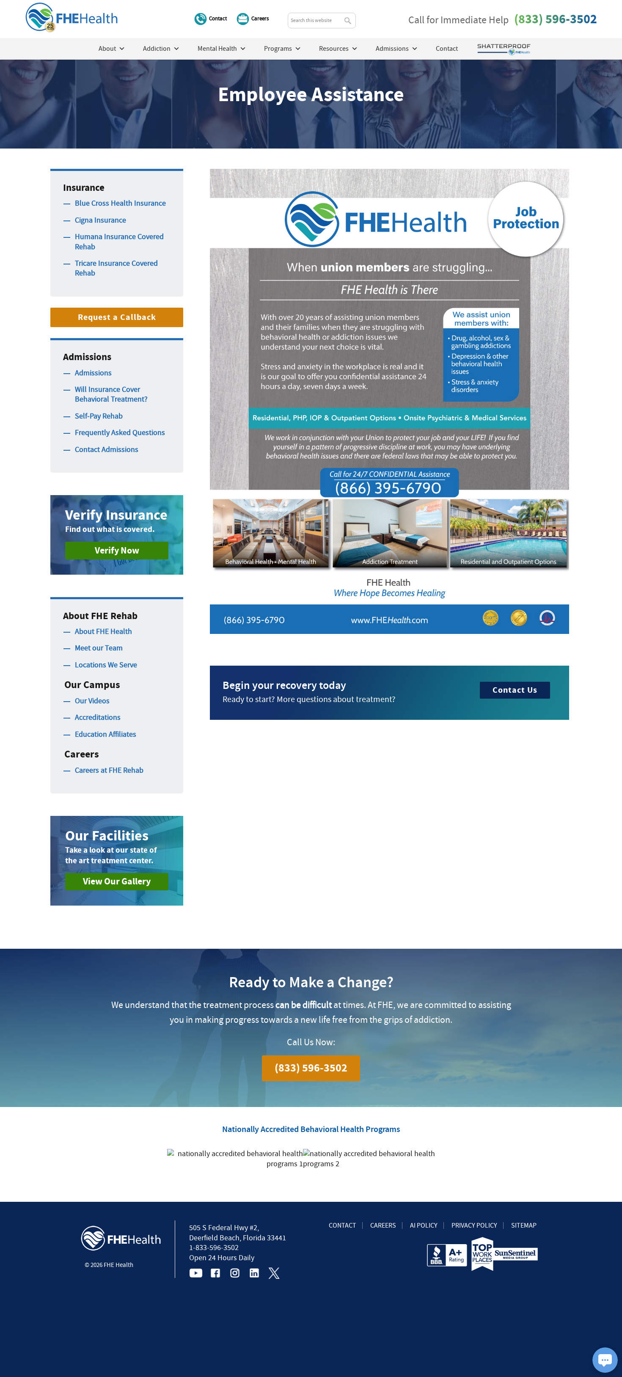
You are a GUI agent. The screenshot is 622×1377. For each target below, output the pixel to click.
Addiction (157, 48)
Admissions (93, 373)
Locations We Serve (106, 665)
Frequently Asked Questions (120, 433)
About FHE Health (103, 631)
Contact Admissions (106, 449)
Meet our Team (99, 648)
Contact (218, 18)
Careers (260, 18)
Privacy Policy (474, 1225)
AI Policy (424, 1225)
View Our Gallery (117, 881)
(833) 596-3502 (555, 19)
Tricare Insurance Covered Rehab (116, 268)
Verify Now (117, 550)
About (107, 48)
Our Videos (92, 701)
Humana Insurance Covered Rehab (119, 241)
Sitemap (524, 1225)
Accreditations (98, 717)
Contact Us (515, 690)
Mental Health (217, 48)
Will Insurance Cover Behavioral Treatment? (111, 394)
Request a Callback (117, 317)
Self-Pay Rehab (99, 416)
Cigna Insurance (100, 220)
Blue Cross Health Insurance (120, 203)
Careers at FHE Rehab (109, 770)
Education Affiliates (105, 734)
